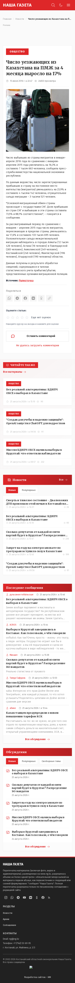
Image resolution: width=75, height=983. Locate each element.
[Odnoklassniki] (37, 897)
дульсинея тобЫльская (21, 594)
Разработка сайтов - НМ (37, 977)
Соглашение (9, 925)
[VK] (33, 298)
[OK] (41, 298)
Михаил (13, 655)
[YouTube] (24, 897)
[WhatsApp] (9, 298)
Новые (12, 490)
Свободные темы (51, 761)
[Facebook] (25, 298)
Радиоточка (26, 280)
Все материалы (12, 371)
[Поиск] (53, 5)
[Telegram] (17, 298)
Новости (19, 19)
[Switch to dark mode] (61, 5)
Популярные (28, 490)
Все (61, 479)
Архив (6, 919)
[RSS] (49, 897)
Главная (7, 19)
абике (13, 708)
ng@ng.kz (14, 939)
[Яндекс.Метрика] (37, 968)
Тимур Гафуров (17, 678)
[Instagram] (6, 897)
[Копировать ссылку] (49, 298)
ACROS (13, 625)
